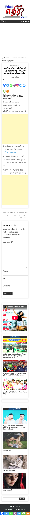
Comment (8, 242)
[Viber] (14, 84)
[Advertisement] (15, 39)
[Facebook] (23, 21)
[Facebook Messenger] (24, 84)
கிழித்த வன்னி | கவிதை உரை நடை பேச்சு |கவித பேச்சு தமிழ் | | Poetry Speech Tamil (14, 427)
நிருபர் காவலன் (12, 76)
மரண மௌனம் (7, 490)
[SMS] (4, 90)
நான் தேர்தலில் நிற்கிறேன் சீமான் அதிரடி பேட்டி (15, 392)
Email (6, 278)
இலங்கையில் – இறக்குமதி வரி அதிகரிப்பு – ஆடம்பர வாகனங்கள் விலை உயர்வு (15, 71)
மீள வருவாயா (7, 450)
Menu (4, 21)
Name (6, 271)
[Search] (28, 21)
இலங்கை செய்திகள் (15, 65)
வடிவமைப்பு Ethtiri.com (15, 510)
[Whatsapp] (11, 84)
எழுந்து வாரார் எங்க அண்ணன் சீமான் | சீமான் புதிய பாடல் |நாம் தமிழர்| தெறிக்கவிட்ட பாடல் (14, 355)
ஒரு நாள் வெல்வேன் (9, 470)
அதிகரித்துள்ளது (9, 152)
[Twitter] (21, 21)
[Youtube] (26, 21)
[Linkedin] (25, 21)
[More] (7, 90)
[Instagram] (17, 84)
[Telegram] (20, 84)
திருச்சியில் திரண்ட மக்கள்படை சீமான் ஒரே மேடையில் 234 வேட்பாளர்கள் (14, 374)
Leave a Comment (15, 77)
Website (6, 286)
